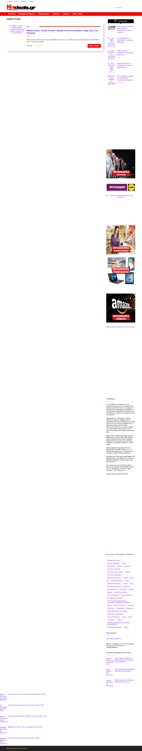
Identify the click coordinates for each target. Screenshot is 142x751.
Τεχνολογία (111, 620)
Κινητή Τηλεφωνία (113, 595)
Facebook (9, 1)
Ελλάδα (131, 589)
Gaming (127, 572)
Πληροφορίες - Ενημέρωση (124, 608)
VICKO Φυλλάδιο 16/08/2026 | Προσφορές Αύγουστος (125, 53)
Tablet (127, 580)
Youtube (31, 1)
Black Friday (111, 566)
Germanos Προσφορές (114, 575)
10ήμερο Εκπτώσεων (113, 560)
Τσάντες (119, 620)
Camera (119, 566)
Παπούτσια (110, 608)
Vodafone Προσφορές (114, 583)
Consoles (127, 566)
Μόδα (109, 605)
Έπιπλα (125, 583)
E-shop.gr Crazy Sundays (115, 572)
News (131, 578)
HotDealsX (29, 45)
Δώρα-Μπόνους (112, 589)
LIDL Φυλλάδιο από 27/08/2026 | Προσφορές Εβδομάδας (125, 40)
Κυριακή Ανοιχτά (126, 595)
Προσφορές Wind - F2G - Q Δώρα (117, 611)
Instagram (23, 1)
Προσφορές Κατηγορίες (26, 14)
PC (108, 580)
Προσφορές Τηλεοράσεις (115, 614)
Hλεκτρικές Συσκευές (114, 578)
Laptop (125, 578)
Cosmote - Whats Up (113, 569)
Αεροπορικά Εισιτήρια (114, 586)
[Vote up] (36, 26)
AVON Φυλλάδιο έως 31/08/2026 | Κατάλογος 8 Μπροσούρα (125, 65)
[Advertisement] (120, 119)
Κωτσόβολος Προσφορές (115, 598)
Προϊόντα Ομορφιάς (113, 617)
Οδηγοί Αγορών (43, 14)
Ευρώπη (109, 592)
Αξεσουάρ (127, 586)
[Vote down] (33, 26)
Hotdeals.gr (12, 14)
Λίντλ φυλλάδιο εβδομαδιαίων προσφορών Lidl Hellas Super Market (118, 601)
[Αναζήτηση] (133, 7)
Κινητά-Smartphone (121, 592)
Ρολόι (124, 617)
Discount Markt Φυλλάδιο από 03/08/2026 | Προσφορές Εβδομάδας (125, 78)
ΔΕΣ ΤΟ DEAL (94, 46)
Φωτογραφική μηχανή (114, 627)
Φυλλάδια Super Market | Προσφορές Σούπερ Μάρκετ (118, 623)
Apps (124, 563)
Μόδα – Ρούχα (77, 14)
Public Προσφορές (117, 580)
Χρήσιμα (66, 14)
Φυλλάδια (56, 14)
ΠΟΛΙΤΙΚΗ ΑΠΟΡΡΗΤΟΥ (114, 639)
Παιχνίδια (131, 605)
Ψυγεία (126, 627)
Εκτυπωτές (123, 589)
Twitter (16, 1)
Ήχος (131, 583)
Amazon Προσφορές (113, 563)
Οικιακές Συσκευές (119, 605)
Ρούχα (130, 617)
